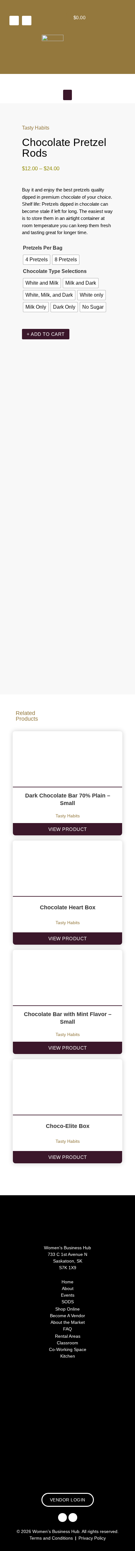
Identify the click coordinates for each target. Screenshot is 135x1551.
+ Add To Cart (46, 334)
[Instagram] (26, 20)
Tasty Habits (35, 127)
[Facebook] (14, 20)
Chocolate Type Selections (55, 271)
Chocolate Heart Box (67, 907)
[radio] (36, 259)
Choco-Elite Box (67, 1126)
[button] (67, 95)
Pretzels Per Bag (42, 248)
